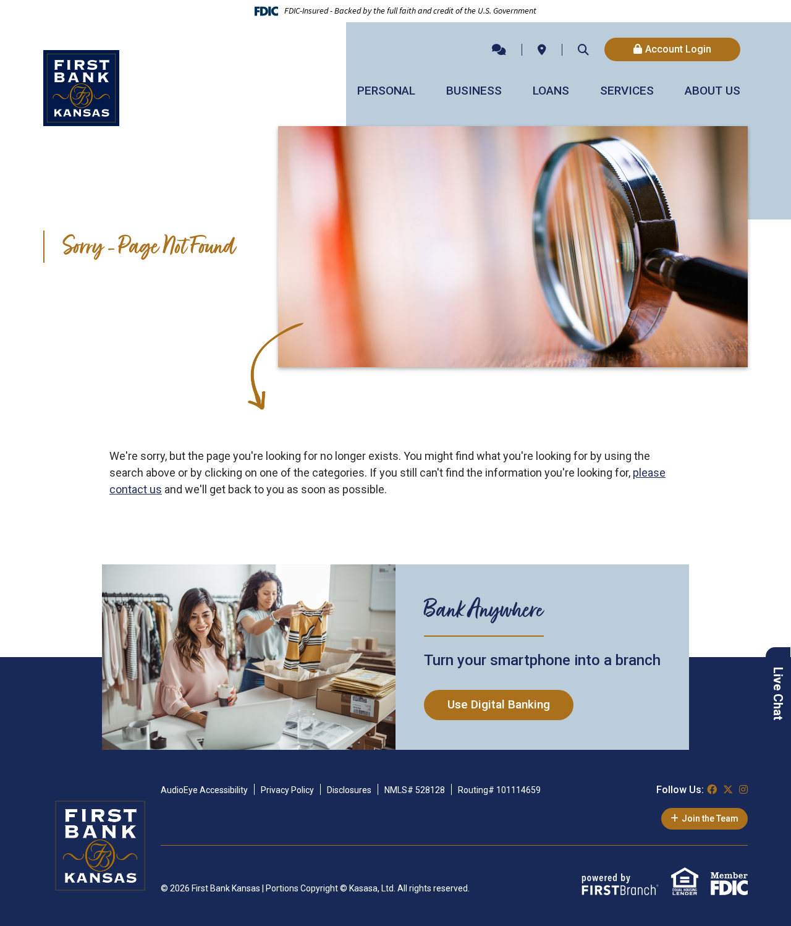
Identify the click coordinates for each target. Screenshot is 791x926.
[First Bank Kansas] (81, 86)
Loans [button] (551, 90)
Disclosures (349, 790)
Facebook (712, 789)
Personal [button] (386, 90)
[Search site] (583, 49)
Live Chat (778, 693)
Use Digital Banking (498, 704)
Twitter (728, 789)
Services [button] (627, 90)
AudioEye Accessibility (204, 790)
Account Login (678, 49)
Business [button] (474, 90)
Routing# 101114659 (499, 790)
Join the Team (710, 818)
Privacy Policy (287, 790)
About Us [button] (712, 90)
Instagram (743, 789)
